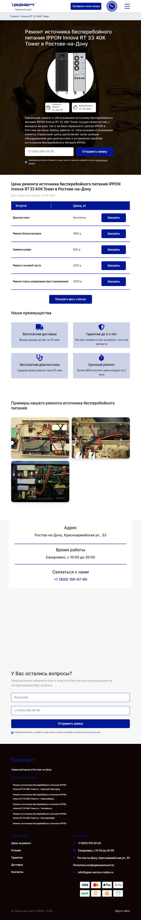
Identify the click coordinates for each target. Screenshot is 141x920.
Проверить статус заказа (86, 6)
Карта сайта (122, 911)
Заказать (113, 218)
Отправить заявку (94, 151)
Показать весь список (70, 299)
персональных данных (91, 732)
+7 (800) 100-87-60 (70, 579)
